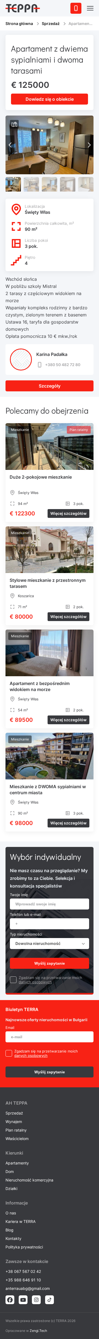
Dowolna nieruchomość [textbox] (38, 943)
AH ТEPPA (17, 1103)
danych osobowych (35, 982)
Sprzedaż (51, 23)
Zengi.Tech (38, 1331)
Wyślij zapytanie (49, 963)
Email (10, 1027)
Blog (9, 1230)
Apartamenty (17, 1163)
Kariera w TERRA (20, 1221)
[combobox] (49, 943)
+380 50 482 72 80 (62, 364)
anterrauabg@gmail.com (28, 1288)
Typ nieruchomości (26, 934)
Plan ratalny (16, 1130)
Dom (10, 1171)
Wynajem (14, 1121)
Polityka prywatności (24, 1247)
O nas (11, 1213)
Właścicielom (17, 1138)
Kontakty (13, 1238)
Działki (11, 1188)
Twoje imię (19, 894)
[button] (89, 145)
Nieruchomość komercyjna (29, 1180)
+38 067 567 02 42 (23, 1271)
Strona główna (19, 23)
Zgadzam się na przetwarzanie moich (50, 977)
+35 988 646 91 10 (23, 1280)
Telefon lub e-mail (25, 914)
